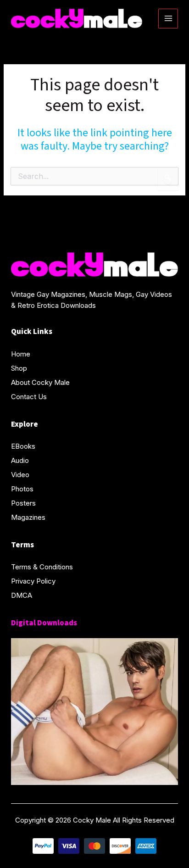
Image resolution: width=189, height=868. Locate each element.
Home (20, 354)
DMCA (21, 595)
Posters (23, 503)
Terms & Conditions (42, 566)
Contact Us (29, 396)
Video (20, 474)
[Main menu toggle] (168, 18)
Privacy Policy (33, 581)
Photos (22, 488)
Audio (20, 460)
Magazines (28, 517)
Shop (19, 368)
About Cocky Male (40, 382)
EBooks (23, 446)
